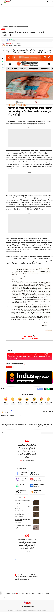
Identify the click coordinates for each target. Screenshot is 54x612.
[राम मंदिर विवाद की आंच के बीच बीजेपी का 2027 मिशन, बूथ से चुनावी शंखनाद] (36, 527)
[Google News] (37, 485)
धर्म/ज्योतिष (18, 504)
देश (15, 504)
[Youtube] (37, 479)
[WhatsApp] (22, 485)
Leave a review (47, 433)
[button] (2, 1)
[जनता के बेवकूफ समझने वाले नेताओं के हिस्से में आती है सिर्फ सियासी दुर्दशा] (36, 514)
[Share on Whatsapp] (12, 40)
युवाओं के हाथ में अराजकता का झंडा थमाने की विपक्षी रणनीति (22, 507)
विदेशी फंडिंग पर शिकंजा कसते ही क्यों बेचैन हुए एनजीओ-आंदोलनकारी (22, 520)
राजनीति (18, 510)
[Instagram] (52, 412)
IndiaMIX (9, 43)
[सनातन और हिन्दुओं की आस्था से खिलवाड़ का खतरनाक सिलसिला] (36, 502)
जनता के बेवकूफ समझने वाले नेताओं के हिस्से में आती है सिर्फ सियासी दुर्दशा (23, 513)
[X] (37, 473)
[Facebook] (48, 412)
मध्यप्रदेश (3, 29)
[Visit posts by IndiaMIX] (3, 411)
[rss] (37, 492)
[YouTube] (50, 412)
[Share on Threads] (14, 40)
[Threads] (22, 492)
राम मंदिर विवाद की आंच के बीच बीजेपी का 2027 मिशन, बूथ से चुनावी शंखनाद (23, 526)
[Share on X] (10, 40)
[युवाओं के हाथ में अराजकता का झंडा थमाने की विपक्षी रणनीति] (36, 508)
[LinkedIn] (29, 606)
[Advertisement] (27, 15)
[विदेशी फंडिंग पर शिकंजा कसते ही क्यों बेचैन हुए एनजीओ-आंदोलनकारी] (36, 521)
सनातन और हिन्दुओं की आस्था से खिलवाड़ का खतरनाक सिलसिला (22, 501)
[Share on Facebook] (8, 40)
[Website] (46, 412)
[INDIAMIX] (7, 1)
